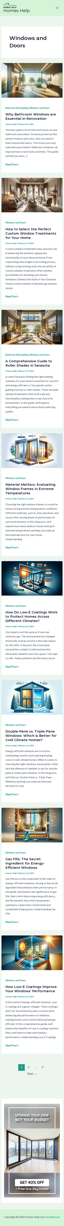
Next (32, 1073)
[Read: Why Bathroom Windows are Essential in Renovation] (32, 80)
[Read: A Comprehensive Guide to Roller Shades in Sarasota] (32, 326)
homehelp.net (52, 1216)
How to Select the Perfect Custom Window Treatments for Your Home (30, 233)
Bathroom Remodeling (16, 107)
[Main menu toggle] (57, 8)
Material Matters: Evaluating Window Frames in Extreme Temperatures (30, 489)
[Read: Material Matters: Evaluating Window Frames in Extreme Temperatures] (32, 450)
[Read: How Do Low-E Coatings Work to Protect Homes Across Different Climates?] (32, 577)
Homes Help (16, 10)
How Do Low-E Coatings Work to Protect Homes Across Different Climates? (31, 616)
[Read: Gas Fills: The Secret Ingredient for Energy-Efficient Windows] (32, 824)
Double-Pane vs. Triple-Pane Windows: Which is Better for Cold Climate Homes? (31, 735)
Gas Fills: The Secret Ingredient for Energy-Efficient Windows (25, 863)
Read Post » (12, 164)
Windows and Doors (39, 107)
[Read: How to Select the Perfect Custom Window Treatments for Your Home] (32, 194)
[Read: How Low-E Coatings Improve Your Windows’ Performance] (32, 952)
